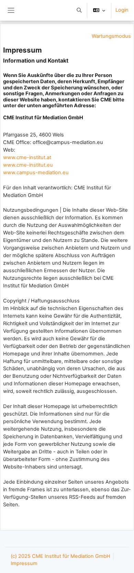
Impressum (24, 563)
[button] (79, 10)
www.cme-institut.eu (28, 165)
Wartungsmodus (111, 36)
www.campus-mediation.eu (36, 172)
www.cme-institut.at (27, 157)
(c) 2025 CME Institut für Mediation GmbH (60, 556)
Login (122, 10)
